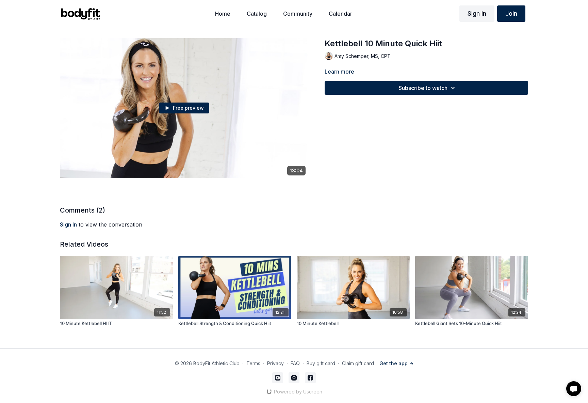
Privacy (275, 363)
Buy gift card (321, 363)
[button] (573, 388)
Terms (253, 363)
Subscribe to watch (422, 87)
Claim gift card (358, 363)
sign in (68, 224)
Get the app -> (396, 363)
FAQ (295, 363)
